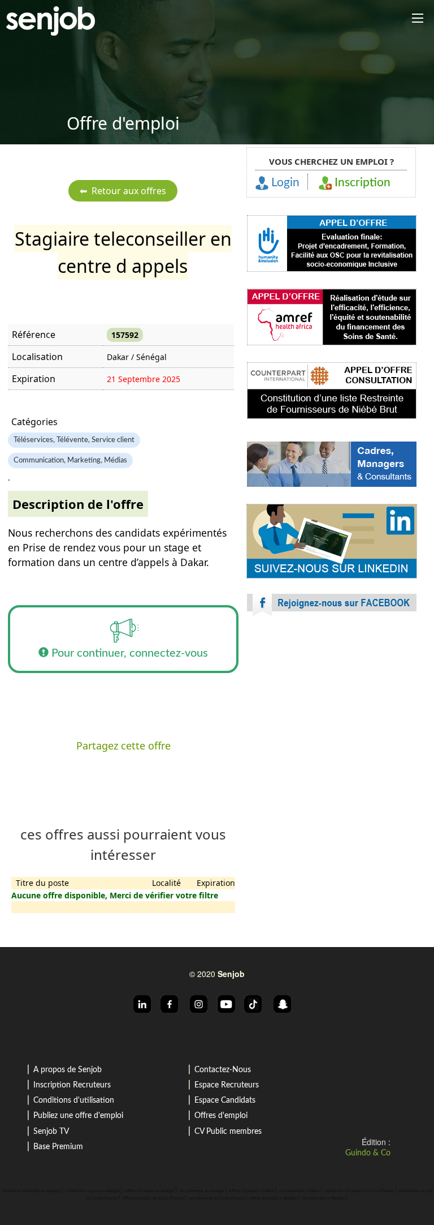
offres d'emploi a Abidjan (273, 1198)
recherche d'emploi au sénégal (31, 1191)
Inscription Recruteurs (72, 1085)
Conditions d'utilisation (73, 1100)
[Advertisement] (331, 724)
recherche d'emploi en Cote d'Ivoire (359, 1191)
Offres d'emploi (221, 1116)
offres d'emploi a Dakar (252, 1191)
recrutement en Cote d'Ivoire (216, 1198)
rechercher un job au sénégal (92, 1191)
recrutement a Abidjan (323, 1198)
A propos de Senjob (67, 1070)
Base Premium (58, 1147)
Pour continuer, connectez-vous (128, 653)
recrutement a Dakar (299, 1191)
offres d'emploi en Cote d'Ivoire (153, 1198)
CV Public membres (228, 1132)
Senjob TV (51, 1132)
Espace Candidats (224, 1100)
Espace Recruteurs (226, 1085)
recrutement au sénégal (201, 1191)
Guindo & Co (367, 1153)
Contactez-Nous (222, 1070)
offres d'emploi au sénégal (149, 1191)
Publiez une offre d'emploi (78, 1116)
